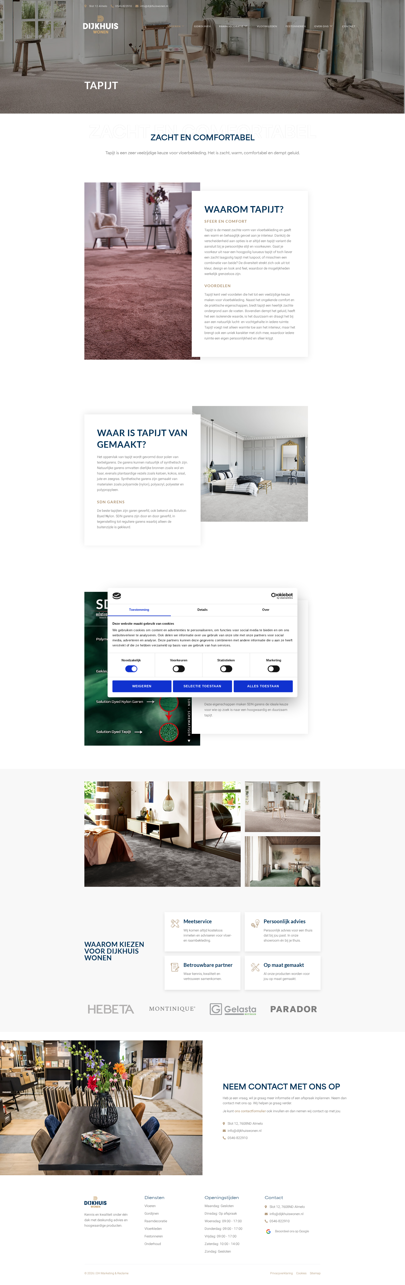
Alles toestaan (263, 686)
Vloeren (174, 26)
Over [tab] (265, 610)
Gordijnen (202, 26)
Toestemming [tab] (139, 610)
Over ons (321, 26)
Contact (348, 26)
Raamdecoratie (231, 26)
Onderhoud (152, 1243)
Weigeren (142, 686)
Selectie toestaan (202, 686)
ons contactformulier (250, 1111)
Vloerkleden (267, 26)
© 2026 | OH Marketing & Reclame (106, 1273)
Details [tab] (202, 610)
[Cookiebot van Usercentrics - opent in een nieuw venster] (274, 596)
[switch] (179, 669)
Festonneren (296, 26)
